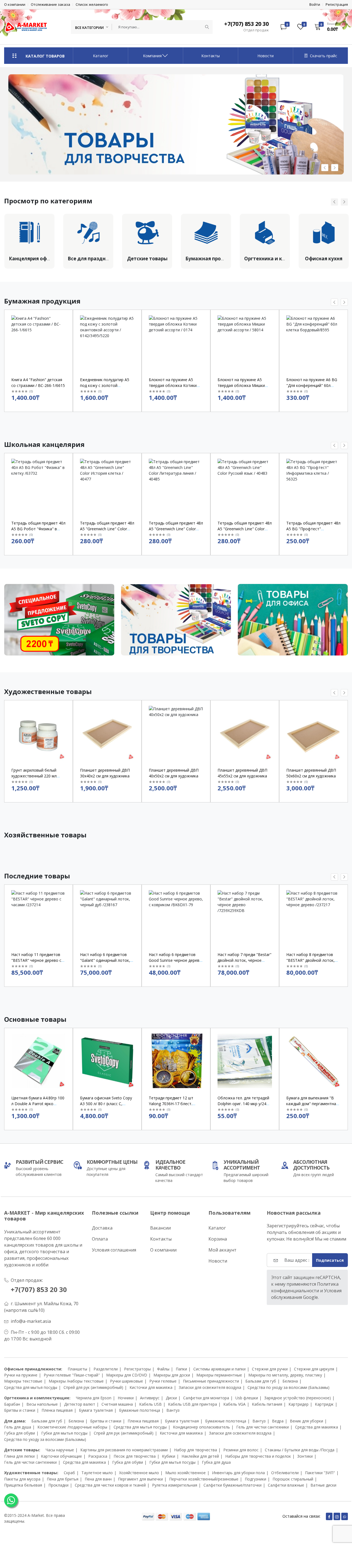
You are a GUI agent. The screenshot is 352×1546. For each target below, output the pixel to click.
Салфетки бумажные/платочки (233, 1485)
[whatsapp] (344, 1516)
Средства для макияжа (316, 1427)
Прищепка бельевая (23, 1485)
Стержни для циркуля (314, 1369)
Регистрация (337, 4)
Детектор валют (79, 1404)
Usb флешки (246, 1397)
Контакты (210, 55)
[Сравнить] (66, 331)
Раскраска (97, 1456)
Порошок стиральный (293, 1479)
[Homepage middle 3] (293, 621)
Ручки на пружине (20, 1375)
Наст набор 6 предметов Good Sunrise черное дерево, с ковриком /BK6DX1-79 (176, 960)
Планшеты (77, 1369)
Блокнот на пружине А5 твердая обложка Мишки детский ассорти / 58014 (241, 385)
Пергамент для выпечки (140, 1479)
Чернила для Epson (93, 1397)
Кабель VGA (234, 1404)
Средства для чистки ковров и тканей (110, 1485)
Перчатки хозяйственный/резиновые (203, 1479)
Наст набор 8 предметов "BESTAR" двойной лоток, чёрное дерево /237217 (310, 960)
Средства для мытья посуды (30, 1387)
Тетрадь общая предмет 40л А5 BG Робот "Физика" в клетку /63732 (38, 528)
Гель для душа (17, 1427)
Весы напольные (42, 1404)
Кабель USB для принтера (192, 1404)
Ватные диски (323, 1485)
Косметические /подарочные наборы (72, 1427)
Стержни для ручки (270, 1369)
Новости (265, 55)
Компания (152, 55)
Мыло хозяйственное (185, 1472)
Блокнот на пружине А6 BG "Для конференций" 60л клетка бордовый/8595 (311, 385)
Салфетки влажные (286, 1485)
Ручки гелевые (163, 1381)
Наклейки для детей (200, 1456)
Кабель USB (150, 1404)
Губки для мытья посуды (64, 1433)
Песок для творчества (135, 1456)
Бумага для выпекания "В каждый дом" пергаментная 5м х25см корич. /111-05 (312, 1103)
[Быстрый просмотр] (66, 317)
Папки (181, 1369)
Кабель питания (267, 1404)
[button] (329, 27)
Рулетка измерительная (174, 1485)
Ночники (126, 1397)
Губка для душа (216, 1462)
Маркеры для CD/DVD (126, 1375)
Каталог (100, 55)
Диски (171, 1397)
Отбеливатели (285, 1472)
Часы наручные (60, 1449)
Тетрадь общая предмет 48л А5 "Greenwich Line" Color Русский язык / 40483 (245, 528)
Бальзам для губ (260, 1381)
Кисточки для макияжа (151, 1387)
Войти (314, 4)
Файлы (163, 1369)
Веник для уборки (306, 1421)
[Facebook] (329, 1516)
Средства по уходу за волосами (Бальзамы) (288, 1387)
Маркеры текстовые (23, 1381)
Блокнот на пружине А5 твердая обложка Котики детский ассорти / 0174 (173, 385)
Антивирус (150, 1397)
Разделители (106, 1369)
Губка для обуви (19, 1433)
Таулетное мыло (97, 1472)
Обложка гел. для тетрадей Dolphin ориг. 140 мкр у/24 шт (243, 1103)
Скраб (69, 1472)
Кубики (168, 1456)
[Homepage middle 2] (176, 622)
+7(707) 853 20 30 (39, 1289)
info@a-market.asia (31, 1321)
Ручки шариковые (126, 1381)
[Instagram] (337, 1516)
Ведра (278, 1421)
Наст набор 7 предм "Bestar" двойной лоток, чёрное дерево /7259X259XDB (244, 960)
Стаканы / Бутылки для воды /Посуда (299, 1449)
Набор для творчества (195, 1449)
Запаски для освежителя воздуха (210, 1387)
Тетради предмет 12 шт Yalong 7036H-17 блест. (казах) (171, 1103)
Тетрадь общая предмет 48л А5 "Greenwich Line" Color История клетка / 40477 (107, 528)
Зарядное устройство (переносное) (297, 1397)
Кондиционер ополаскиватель (201, 1427)
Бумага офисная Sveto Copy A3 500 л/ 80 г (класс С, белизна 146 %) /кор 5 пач (106, 1103)
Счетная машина (117, 1404)
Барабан (12, 1404)
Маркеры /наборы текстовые (76, 1381)
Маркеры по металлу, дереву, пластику (285, 1375)
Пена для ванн (98, 1479)
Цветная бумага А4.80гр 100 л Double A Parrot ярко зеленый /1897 (37, 1103)
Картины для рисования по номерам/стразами (124, 1449)
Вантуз (173, 1410)
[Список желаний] (66, 324)
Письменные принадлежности (211, 1381)
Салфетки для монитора (206, 1397)
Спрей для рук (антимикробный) (93, 1387)
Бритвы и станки (19, 1410)
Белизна (290, 1381)
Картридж (324, 1404)
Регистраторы (137, 1369)
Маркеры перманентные (219, 1375)
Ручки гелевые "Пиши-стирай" (72, 1375)
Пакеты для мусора (22, 1479)
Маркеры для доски (171, 1375)
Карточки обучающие (61, 1456)
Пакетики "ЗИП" (320, 1472)
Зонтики (305, 1456)
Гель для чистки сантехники (262, 1427)
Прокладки (58, 1485)
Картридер (298, 1404)
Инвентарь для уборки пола (238, 1472)
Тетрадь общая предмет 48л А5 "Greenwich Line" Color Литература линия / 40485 (176, 528)
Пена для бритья (62, 1479)
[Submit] (207, 27)
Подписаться (330, 1260)
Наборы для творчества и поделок (258, 1456)
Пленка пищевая (57, 1410)
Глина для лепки (19, 1456)
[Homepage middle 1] (59, 622)
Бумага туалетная (96, 1410)
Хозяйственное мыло (139, 1472)
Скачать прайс (323, 55)
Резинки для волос (240, 1449)
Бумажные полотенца (139, 1410)
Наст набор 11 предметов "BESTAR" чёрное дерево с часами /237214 (36, 960)
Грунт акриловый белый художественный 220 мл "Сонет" (34, 775)
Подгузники (255, 1479)
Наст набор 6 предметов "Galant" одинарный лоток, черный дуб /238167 (105, 960)
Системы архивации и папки (219, 1369)
